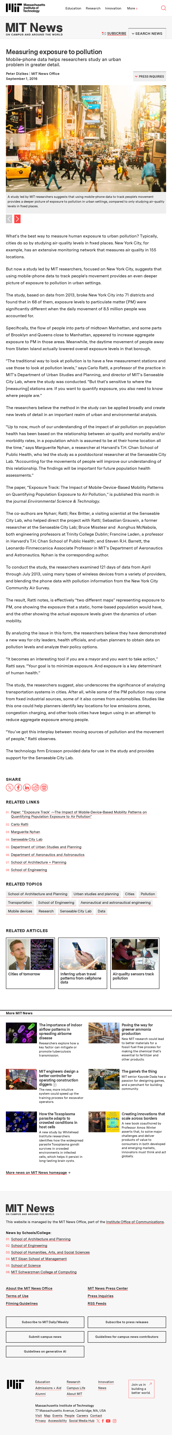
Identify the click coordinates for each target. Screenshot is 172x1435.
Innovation (113, 8)
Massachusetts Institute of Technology (64, 1406)
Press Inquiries (100, 1296)
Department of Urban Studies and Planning (46, 847)
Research (93, 8)
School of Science (26, 1265)
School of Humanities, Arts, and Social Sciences (50, 1252)
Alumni (40, 1394)
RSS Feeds (97, 1303)
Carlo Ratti (19, 824)
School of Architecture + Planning (38, 862)
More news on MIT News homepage (36, 1172)
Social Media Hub (81, 1421)
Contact (96, 1416)
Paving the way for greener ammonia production (137, 1029)
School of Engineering (29, 870)
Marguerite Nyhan (25, 832)
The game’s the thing (139, 1071)
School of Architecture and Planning (37, 894)
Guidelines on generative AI (45, 1351)
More (132, 8)
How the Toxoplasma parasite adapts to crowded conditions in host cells (58, 1120)
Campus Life (76, 1388)
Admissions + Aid (48, 1388)
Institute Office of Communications (135, 1222)
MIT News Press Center (108, 1288)
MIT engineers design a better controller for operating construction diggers (58, 1078)
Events (57, 1416)
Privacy (40, 1421)
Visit (38, 1416)
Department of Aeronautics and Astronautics (48, 855)
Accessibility (57, 1421)
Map (47, 1416)
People (69, 1416)
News (102, 1388)
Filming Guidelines (22, 1303)
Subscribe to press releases (127, 1322)
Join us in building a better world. (141, 1389)
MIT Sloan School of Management (39, 1259)
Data (101, 911)
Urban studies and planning (96, 894)
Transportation (20, 902)
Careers (82, 1416)
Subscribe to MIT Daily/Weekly (45, 1322)
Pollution (148, 894)
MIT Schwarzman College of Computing (44, 1272)
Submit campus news (45, 1337)
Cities (129, 894)
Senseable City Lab (26, 839)
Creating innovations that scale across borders (143, 1116)
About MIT (74, 1394)
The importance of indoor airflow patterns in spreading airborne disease (60, 1031)
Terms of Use (17, 1296)
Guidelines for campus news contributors (126, 1337)
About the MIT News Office (29, 1288)
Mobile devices (20, 911)
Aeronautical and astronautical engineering (116, 902)
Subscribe (116, 33)
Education (73, 8)
